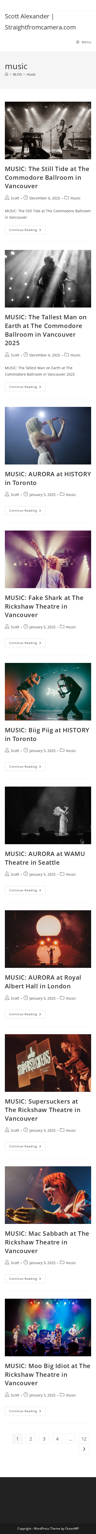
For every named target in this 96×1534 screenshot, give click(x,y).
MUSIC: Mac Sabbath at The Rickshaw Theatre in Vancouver (47, 1242)
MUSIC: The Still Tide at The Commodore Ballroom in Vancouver (47, 177)
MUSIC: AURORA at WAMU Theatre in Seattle (45, 857)
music (31, 74)
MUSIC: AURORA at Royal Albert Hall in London (43, 981)
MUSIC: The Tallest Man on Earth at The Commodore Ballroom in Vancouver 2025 (46, 330)
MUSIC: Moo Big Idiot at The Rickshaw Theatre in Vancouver (48, 1374)
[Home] (6, 74)
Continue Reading (27, 230)
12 (84, 1439)
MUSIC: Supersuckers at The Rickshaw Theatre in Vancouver (43, 1110)
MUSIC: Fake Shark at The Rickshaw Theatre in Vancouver (44, 606)
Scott (15, 198)
